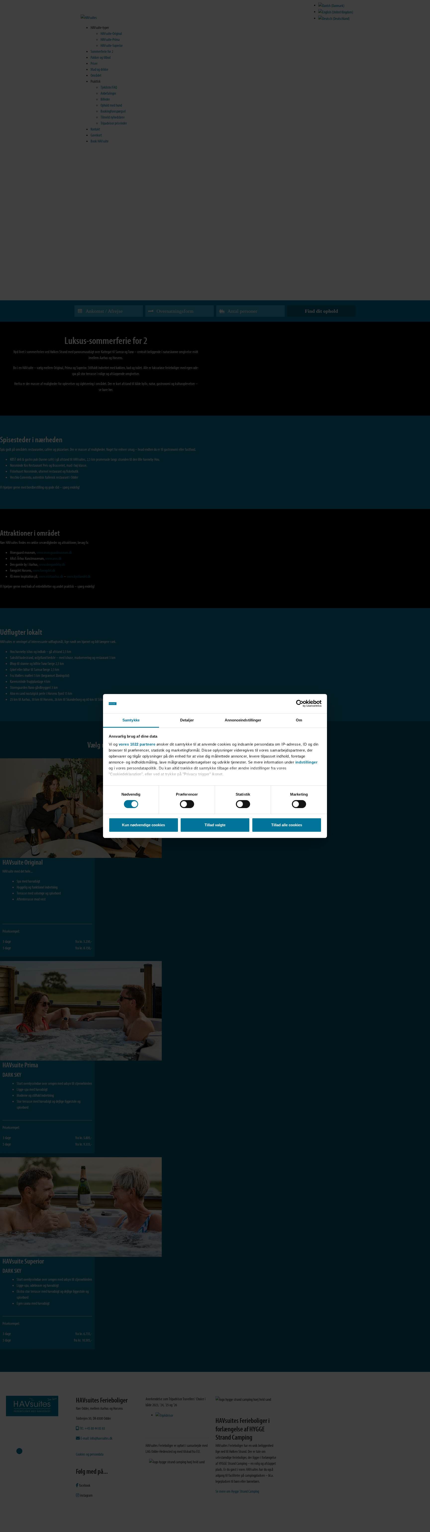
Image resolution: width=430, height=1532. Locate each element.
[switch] (187, 804)
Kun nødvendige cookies (143, 825)
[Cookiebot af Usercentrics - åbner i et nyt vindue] (300, 703)
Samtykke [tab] (131, 720)
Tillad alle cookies (286, 825)
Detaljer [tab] (187, 720)
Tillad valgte (215, 825)
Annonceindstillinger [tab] (243, 720)
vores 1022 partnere (137, 744)
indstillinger (306, 762)
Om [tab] (299, 720)
